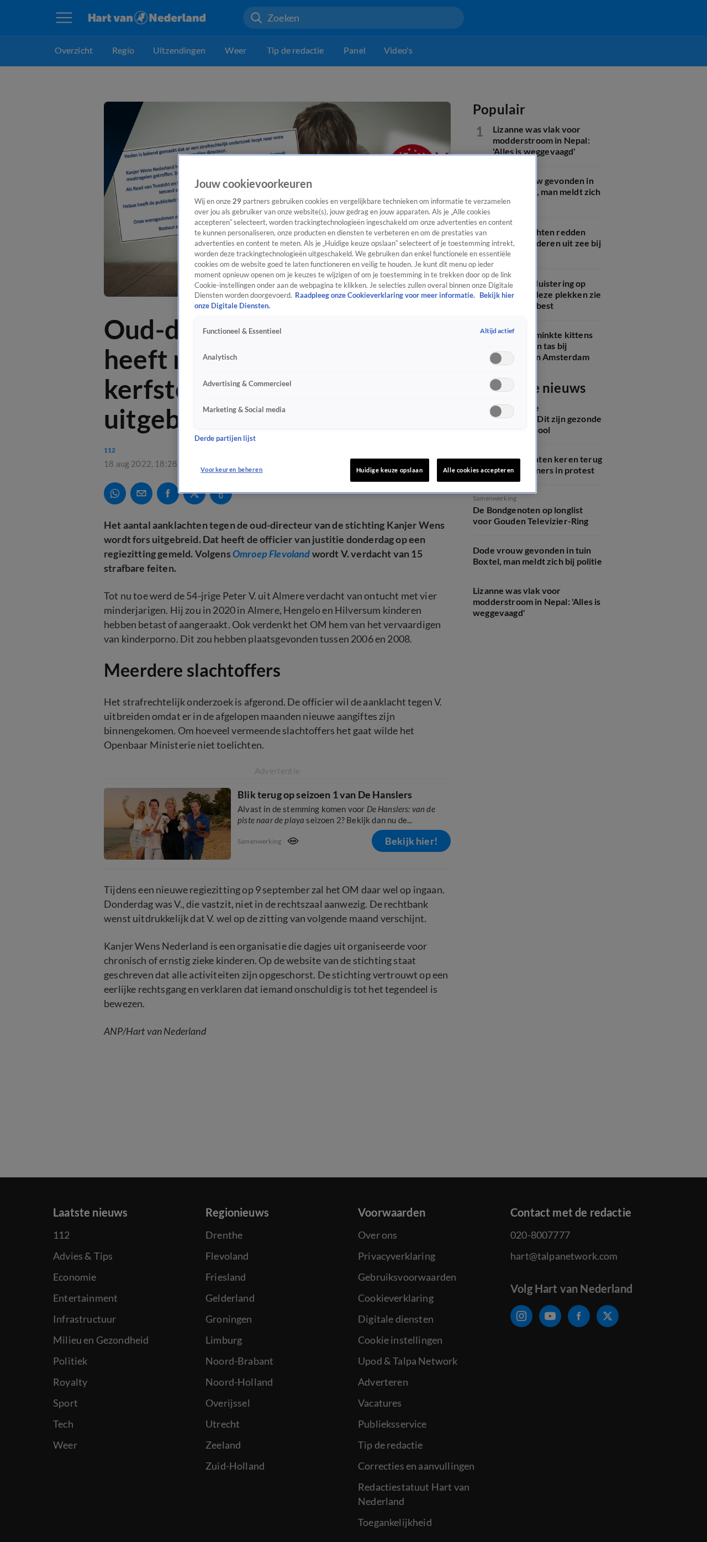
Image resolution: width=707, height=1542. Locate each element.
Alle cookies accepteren (478, 469)
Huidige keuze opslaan (389, 469)
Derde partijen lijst (225, 439)
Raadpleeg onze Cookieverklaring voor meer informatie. (386, 296)
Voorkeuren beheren (231, 469)
